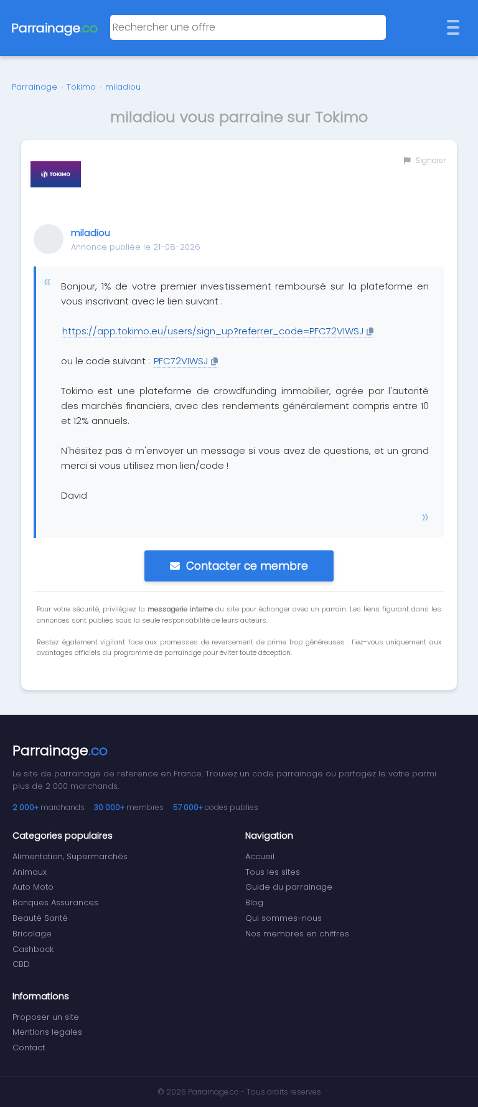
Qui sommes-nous (283, 918)
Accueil (259, 856)
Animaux (29, 872)
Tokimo (81, 87)
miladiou (123, 87)
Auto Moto (33, 887)
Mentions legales (47, 1032)
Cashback (33, 949)
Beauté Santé (40, 918)
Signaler (429, 160)
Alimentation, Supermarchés (70, 856)
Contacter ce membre (247, 565)
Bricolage (32, 934)
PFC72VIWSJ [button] (181, 360)
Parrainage (34, 87)
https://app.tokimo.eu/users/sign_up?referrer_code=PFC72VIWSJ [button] (212, 330)
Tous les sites (272, 872)
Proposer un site (45, 1017)
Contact (28, 1047)
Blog (254, 902)
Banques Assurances (55, 902)
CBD (21, 964)
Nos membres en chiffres (297, 934)
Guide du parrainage (288, 887)
